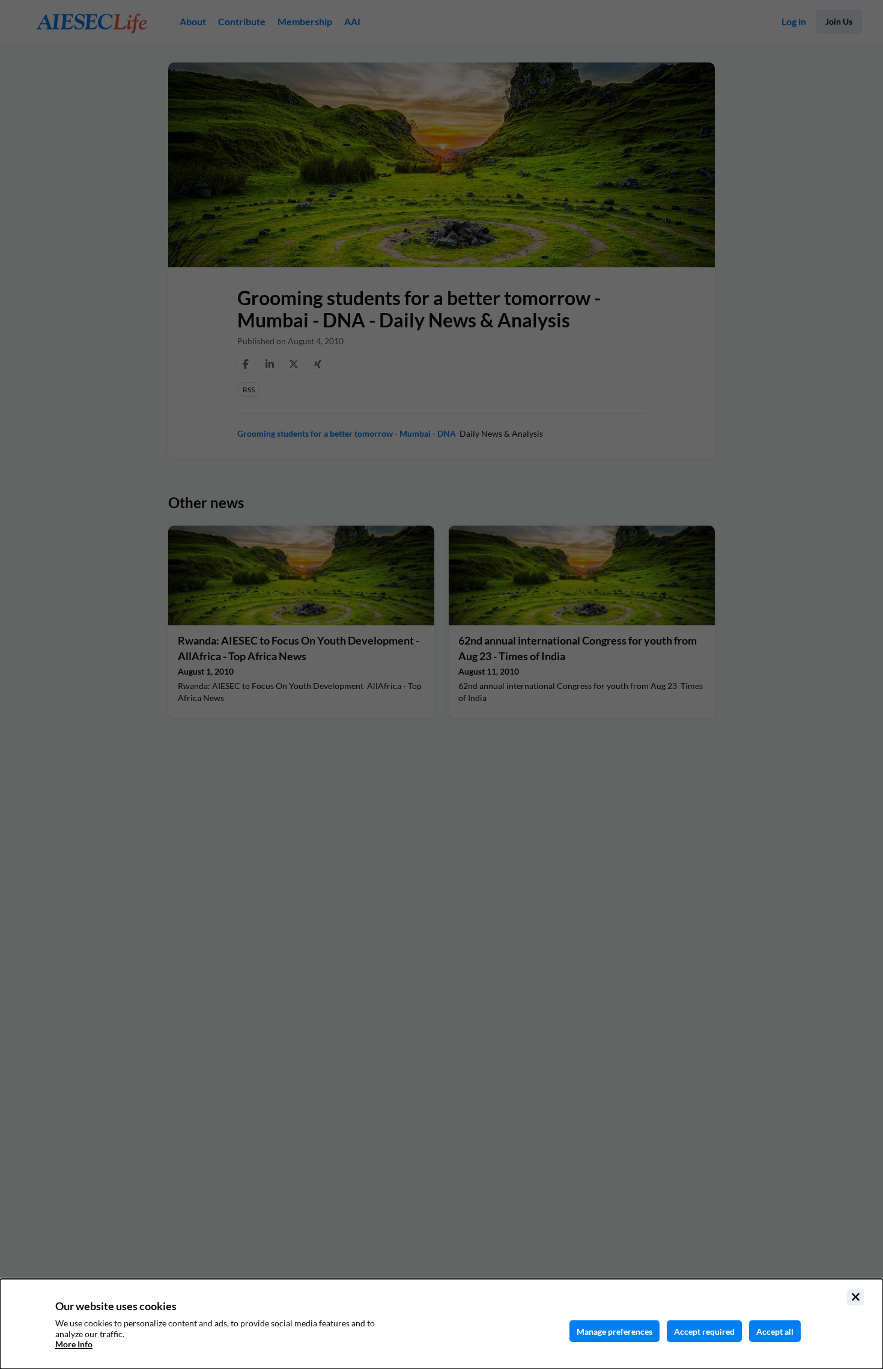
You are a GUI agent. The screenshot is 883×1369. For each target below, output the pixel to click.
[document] (441, 1324)
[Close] (855, 1297)
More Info (74, 1344)
